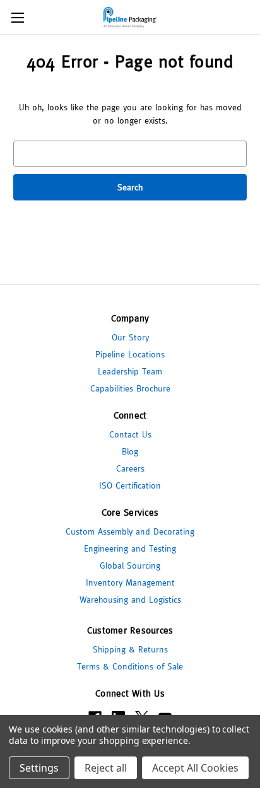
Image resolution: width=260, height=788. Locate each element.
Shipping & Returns (130, 649)
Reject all (106, 768)
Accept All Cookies (195, 768)
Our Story (130, 337)
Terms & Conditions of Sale (130, 666)
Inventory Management (130, 582)
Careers (130, 468)
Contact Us (130, 434)
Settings (39, 768)
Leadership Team (130, 371)
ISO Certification (130, 485)
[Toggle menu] (17, 17)
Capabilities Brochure (130, 388)
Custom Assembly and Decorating (130, 531)
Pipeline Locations (130, 354)
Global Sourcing (130, 565)
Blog (130, 451)
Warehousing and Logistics (130, 599)
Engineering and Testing (130, 548)
